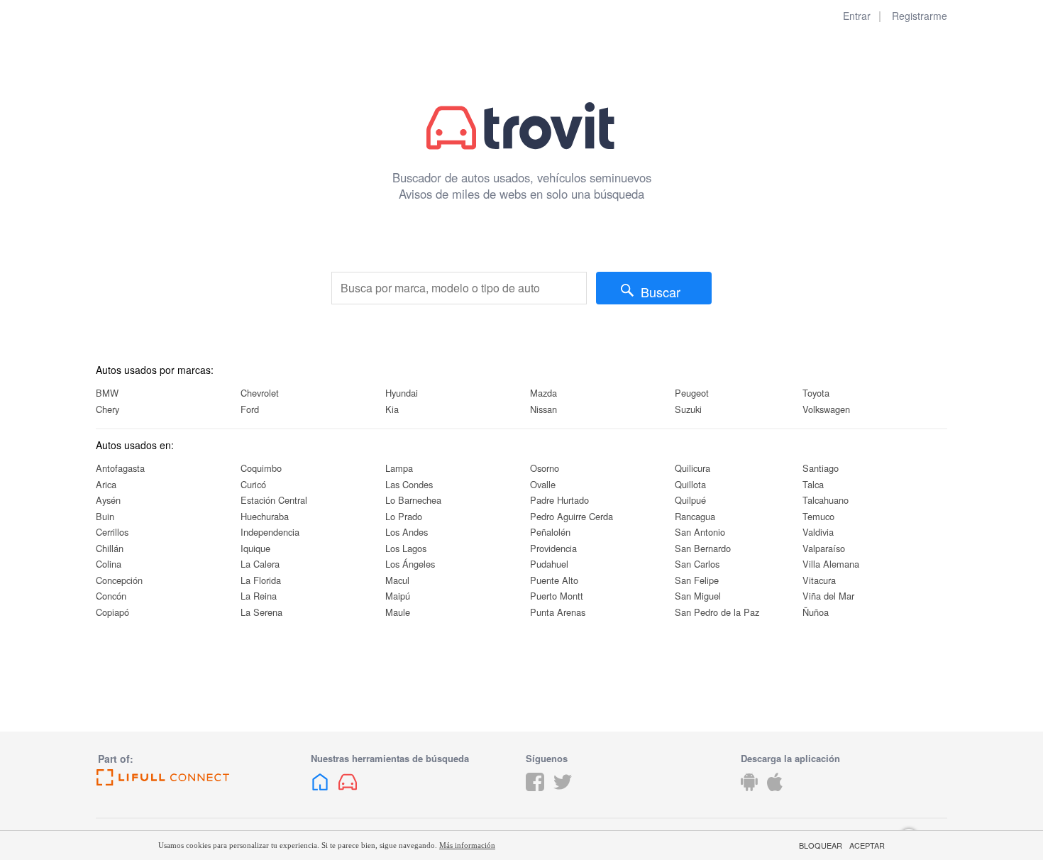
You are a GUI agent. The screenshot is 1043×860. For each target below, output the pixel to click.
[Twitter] (562, 792)
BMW (107, 392)
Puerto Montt (556, 595)
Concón (111, 595)
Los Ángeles (410, 563)
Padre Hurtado (559, 500)
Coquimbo (261, 468)
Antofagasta (120, 468)
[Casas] (320, 792)
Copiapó (112, 612)
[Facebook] (535, 792)
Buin (105, 516)
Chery (107, 409)
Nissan (543, 409)
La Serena (261, 612)
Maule (397, 612)
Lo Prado (403, 516)
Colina (108, 563)
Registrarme (919, 16)
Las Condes (409, 484)
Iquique (255, 548)
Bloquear (820, 845)
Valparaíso (823, 548)
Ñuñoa (815, 612)
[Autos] (347, 792)
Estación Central (274, 500)
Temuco (818, 516)
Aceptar (867, 845)
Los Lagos (405, 548)
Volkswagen (826, 409)
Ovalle (543, 484)
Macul (397, 580)
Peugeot (692, 392)
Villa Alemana (830, 563)
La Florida (261, 580)
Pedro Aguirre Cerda (571, 516)
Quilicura (692, 468)
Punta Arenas (557, 612)
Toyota (815, 392)
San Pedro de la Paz (717, 612)
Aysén (108, 500)
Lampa (399, 468)
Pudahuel (549, 563)
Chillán (109, 548)
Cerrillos (112, 532)
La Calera (260, 563)
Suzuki (688, 409)
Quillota (690, 484)
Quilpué (690, 500)
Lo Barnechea (413, 500)
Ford (250, 409)
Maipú (397, 595)
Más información (467, 845)
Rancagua (695, 516)
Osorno (544, 468)
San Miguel (698, 595)
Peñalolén (550, 532)
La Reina (259, 595)
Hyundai (401, 392)
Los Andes (406, 532)
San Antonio (700, 532)
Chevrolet (260, 392)
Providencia (553, 548)
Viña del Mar (828, 595)
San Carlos (697, 563)
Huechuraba (265, 516)
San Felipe (697, 580)
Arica (106, 484)
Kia (392, 409)
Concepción (119, 580)
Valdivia (818, 532)
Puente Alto (554, 580)
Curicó (253, 484)
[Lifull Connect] (199, 777)
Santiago (820, 468)
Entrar (857, 16)
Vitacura (819, 580)
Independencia (270, 532)
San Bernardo (703, 548)
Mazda (543, 392)
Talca (813, 484)
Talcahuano (825, 500)
